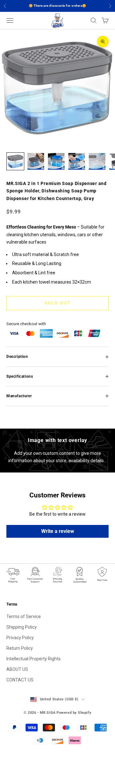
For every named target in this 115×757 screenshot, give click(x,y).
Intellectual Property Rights (33, 658)
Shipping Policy (21, 627)
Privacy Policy (20, 637)
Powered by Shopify (74, 713)
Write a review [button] (57, 531)
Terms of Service (23, 616)
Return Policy (19, 648)
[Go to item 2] (36, 161)
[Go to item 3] (56, 161)
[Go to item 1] (15, 161)
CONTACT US (20, 679)
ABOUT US (17, 669)
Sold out (57, 303)
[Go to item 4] (77, 161)
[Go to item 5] (97, 161)
